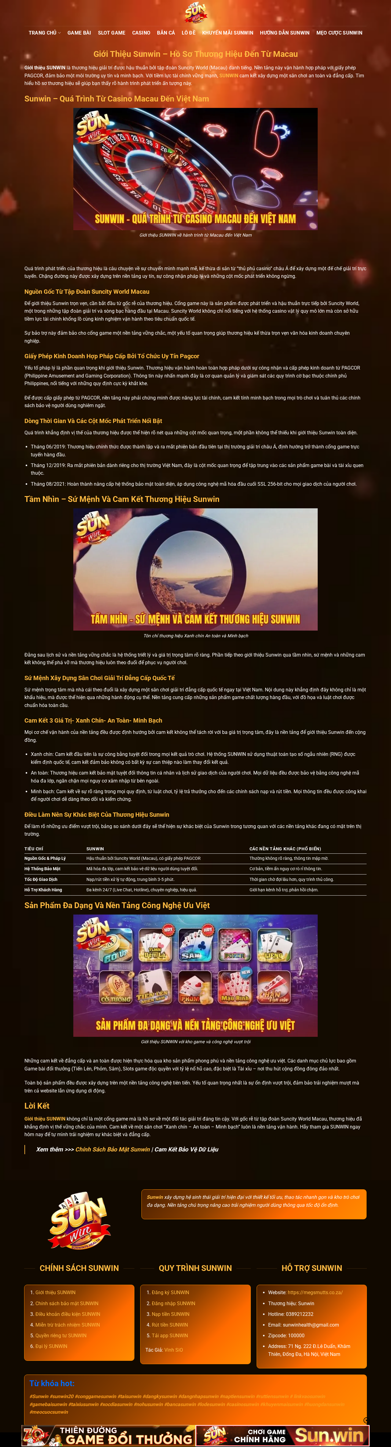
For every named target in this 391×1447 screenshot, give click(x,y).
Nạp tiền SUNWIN (170, 1314)
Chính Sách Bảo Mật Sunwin (112, 1149)
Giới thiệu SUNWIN (55, 1292)
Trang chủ (43, 33)
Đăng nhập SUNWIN (173, 1303)
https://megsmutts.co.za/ (315, 1292)
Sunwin (155, 1197)
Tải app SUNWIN (170, 1335)
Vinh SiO (173, 1350)
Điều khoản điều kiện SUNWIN (67, 1314)
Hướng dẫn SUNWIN (284, 33)
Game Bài (79, 33)
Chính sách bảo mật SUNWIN (66, 1303)
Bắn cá (166, 33)
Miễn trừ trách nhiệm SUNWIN (67, 1325)
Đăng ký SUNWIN (170, 1292)
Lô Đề (189, 33)
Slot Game (112, 33)
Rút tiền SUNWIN (170, 1325)
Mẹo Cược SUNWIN (339, 33)
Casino (141, 33)
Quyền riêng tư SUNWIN (60, 1335)
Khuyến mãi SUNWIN (227, 33)
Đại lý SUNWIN (51, 1346)
